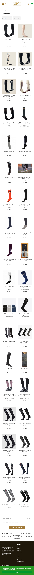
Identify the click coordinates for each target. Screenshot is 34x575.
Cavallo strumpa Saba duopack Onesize (25, 260)
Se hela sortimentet (17, 527)
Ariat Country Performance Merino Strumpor (25, 69)
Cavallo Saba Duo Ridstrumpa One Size (24, 232)
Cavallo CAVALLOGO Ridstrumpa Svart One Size (25, 205)
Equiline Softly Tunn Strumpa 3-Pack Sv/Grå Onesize (25, 505)
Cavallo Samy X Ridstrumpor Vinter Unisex (9, 260)
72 (10, 18)
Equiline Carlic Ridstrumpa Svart (25, 423)
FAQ (18, 557)
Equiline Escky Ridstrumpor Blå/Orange (25, 478)
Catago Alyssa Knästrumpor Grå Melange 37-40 (24, 178)
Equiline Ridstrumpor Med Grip (9, 505)
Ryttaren (7, 10)
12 (4, 18)
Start (18, 546)
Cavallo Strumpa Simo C (9, 286)
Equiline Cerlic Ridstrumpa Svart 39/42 (9, 451)
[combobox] (16, 18)
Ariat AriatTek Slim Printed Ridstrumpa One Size (9, 69)
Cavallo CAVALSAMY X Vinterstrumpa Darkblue (9, 232)
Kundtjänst (19, 552)
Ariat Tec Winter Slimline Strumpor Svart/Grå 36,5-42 (9, 96)
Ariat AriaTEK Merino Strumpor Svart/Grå (9, 40)
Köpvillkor (19, 550)
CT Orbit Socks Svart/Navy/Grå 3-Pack (24, 342)
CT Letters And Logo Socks (9, 341)
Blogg (18, 556)
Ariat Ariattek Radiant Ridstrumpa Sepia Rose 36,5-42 (24, 41)
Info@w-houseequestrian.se (15, 533)
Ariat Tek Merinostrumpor (25, 95)
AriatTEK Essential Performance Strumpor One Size (9, 124)
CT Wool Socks (24, 368)
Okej (17, 572)
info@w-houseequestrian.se (7, 547)
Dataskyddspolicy (20, 561)
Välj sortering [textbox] (16, 18)
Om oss (18, 548)
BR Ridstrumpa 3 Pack (9, 151)
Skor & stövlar (13, 10)
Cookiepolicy (19, 559)
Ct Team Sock (9, 368)
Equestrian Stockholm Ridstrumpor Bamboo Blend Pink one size (9, 396)
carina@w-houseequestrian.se (8, 550)
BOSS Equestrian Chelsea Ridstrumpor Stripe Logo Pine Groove (24, 124)
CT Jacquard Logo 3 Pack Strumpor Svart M (24, 314)
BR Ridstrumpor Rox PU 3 (9, 177)
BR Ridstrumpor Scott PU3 (25, 151)
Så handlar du (20, 554)
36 (7, 18)
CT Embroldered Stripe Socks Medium (24, 287)
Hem (3, 10)
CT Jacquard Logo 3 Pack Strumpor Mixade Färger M (9, 314)
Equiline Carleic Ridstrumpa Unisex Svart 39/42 (9, 423)
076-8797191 (29, 533)
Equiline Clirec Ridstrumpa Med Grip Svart (25, 451)
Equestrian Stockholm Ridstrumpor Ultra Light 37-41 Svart (25, 396)
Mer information (12, 569)
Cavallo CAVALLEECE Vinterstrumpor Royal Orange (9, 205)
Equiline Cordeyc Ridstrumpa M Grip (9, 478)
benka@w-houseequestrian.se (8, 551)
